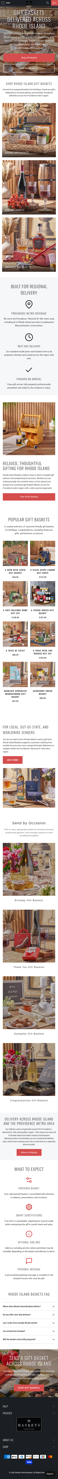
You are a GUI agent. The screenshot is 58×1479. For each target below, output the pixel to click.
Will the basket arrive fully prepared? (19, 1339)
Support (49, 1474)
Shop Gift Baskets (29, 58)
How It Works (12, 759)
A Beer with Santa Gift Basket (15, 571)
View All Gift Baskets (29, 497)
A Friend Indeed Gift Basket (42, 612)
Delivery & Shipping (29, 1152)
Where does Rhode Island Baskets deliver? (22, 1306)
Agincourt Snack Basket (43, 692)
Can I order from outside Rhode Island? (20, 1323)
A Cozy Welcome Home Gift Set (15, 612)
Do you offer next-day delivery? (17, 1315)
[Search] (47, 3)
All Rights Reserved (41, 1472)
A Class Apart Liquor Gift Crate (42, 571)
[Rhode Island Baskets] (29, 3)
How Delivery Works (29, 68)
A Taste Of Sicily (15, 650)
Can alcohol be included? (14, 1331)
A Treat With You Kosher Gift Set (42, 652)
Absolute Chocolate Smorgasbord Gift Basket (15, 693)
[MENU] (1, 3)
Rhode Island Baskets (24, 1472)
